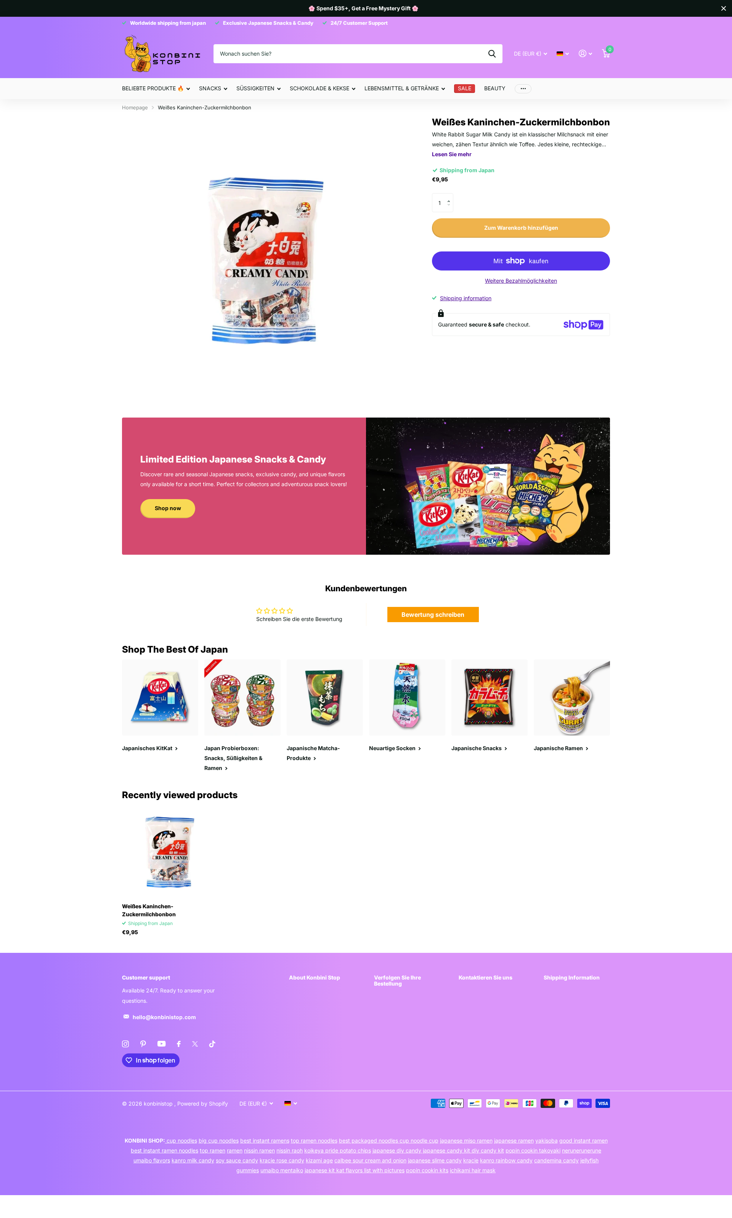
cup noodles (181, 1140)
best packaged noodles (369, 1140)
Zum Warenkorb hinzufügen (521, 227)
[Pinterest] (143, 1043)
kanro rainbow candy (506, 1160)
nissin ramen (259, 1150)
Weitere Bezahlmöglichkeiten (521, 280)
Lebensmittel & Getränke (401, 88)
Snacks (210, 88)
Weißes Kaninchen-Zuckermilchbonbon (149, 910)
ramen (234, 1150)
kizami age (319, 1160)
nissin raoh (289, 1150)
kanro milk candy (193, 1160)
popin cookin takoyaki (533, 1150)
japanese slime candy (435, 1160)
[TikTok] (212, 1043)
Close (723, 8)
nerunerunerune (581, 1150)
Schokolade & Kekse (319, 88)
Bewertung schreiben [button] (432, 614)
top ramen (212, 1150)
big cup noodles (219, 1140)
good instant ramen (583, 1140)
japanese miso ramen (466, 1140)
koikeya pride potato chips (337, 1150)
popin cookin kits (427, 1170)
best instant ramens (264, 1140)
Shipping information (465, 298)
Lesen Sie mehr (452, 154)
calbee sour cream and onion (370, 1160)
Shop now (168, 508)
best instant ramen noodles (164, 1150)
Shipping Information (572, 977)
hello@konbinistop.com (164, 1017)
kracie (470, 1160)
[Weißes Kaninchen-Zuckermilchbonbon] (168, 851)
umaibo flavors (151, 1160)
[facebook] (179, 1044)
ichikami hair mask (473, 1170)
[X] (195, 1044)
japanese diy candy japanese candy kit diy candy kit (438, 1150)
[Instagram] (125, 1043)
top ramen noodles (314, 1140)
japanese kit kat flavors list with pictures (355, 1170)
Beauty (495, 88)
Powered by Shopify (202, 1103)
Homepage (135, 107)
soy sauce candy (237, 1160)
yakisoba (546, 1140)
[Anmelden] (585, 53)
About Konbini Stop (314, 977)
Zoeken (492, 53)
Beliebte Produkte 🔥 (153, 88)
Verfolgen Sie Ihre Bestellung (397, 980)
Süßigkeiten (255, 88)
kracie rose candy (282, 1160)
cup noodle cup (419, 1140)
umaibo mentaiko (281, 1170)
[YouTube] (161, 1044)
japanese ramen (514, 1140)
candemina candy (556, 1160)
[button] (450, 196)
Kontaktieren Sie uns (485, 977)
